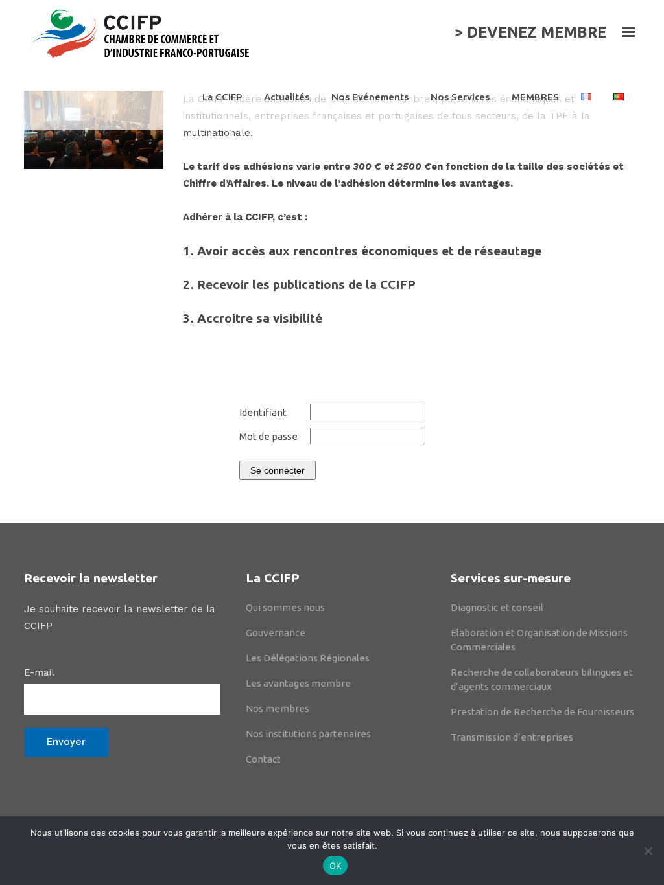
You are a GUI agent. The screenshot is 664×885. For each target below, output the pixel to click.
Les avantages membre (298, 683)
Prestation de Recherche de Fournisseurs (542, 711)
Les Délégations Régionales (308, 657)
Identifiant (263, 412)
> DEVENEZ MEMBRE (530, 32)
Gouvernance (275, 632)
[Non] (647, 850)
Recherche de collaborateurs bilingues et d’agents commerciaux (542, 679)
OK (335, 865)
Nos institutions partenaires (308, 733)
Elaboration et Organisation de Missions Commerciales (539, 639)
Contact (263, 758)
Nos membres (277, 708)
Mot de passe (268, 436)
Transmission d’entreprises (512, 736)
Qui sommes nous (285, 607)
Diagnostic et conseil (497, 607)
